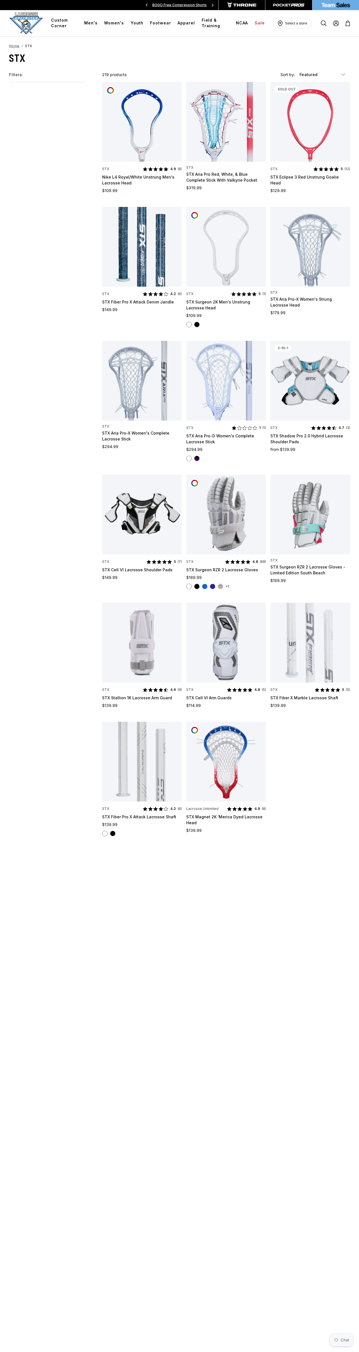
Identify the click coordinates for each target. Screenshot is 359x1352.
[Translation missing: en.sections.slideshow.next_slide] (212, 5)
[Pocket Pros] (288, 5)
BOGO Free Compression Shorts (179, 5)
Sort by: (288, 74)
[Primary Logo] (26, 23)
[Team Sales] (336, 5)
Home (14, 46)
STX (105, 169)
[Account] (336, 23)
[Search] (323, 23)
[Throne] (242, 5)
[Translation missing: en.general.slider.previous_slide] (147, 5)
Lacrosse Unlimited (202, 809)
